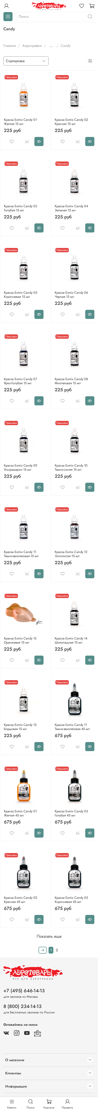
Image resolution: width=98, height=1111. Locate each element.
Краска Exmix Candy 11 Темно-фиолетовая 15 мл (21, 554)
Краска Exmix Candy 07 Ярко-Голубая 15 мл (20, 381)
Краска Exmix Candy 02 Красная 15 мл (71, 121)
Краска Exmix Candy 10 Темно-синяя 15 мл (71, 467)
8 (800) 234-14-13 (22, 1006)
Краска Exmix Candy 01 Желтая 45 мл (20, 813)
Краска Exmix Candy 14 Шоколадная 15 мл (71, 640)
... (51, 46)
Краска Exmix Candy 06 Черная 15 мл (71, 294)
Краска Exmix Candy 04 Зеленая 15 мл (71, 208)
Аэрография (32, 45)
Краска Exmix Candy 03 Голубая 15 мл (20, 208)
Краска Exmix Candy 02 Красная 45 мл (20, 899)
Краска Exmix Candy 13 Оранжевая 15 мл (20, 640)
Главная (9, 45)
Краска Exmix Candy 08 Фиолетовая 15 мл (71, 381)
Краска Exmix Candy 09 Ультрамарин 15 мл (20, 467)
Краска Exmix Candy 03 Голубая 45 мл (71, 813)
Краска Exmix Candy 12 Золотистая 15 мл (71, 554)
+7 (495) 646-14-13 (24, 990)
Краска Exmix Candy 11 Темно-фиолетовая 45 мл (72, 726)
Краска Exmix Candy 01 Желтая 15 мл (20, 121)
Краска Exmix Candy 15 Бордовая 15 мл (20, 726)
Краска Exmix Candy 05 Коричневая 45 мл (71, 899)
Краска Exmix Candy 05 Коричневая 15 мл (20, 294)
